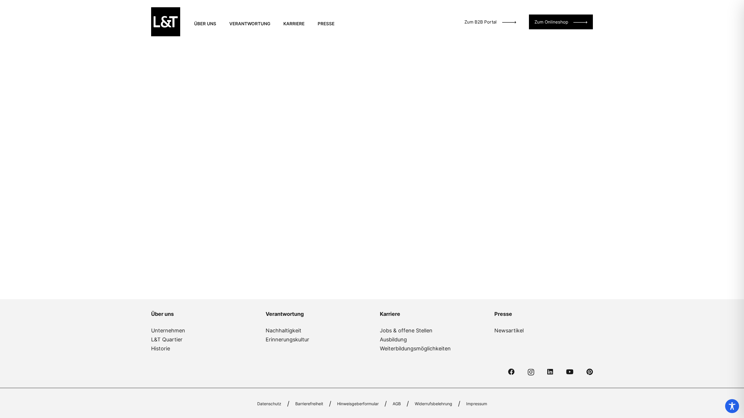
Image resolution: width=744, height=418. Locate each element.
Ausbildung (393, 339)
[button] (220, 23)
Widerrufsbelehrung (433, 403)
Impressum (476, 403)
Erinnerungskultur (287, 339)
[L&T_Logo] (165, 21)
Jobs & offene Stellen (406, 330)
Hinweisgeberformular (358, 403)
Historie (160, 348)
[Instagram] (531, 372)
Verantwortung (285, 314)
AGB (397, 403)
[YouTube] (569, 372)
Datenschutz (269, 403)
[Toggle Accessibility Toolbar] (732, 406)
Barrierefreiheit (309, 403)
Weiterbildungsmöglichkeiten (415, 348)
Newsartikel (509, 330)
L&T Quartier (167, 339)
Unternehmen (168, 330)
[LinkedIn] (550, 372)
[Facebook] (511, 372)
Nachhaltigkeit (283, 330)
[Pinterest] (589, 372)
